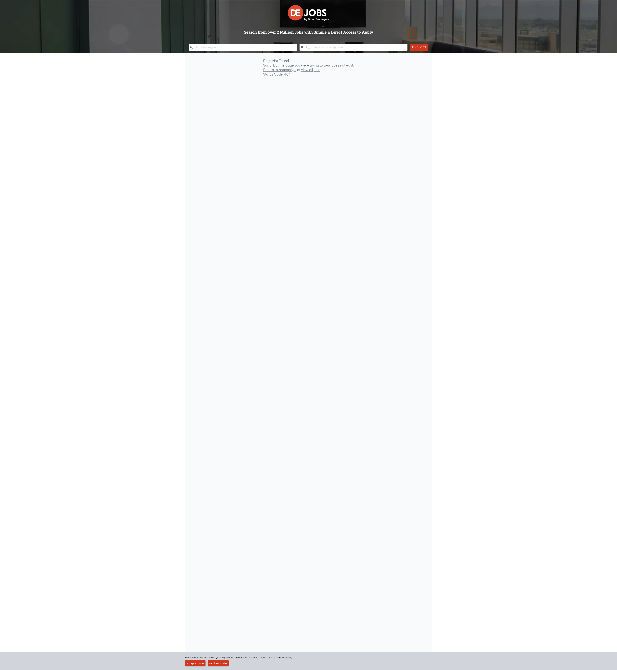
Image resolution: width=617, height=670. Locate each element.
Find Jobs (419, 47)
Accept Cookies (195, 663)
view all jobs (310, 69)
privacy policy (284, 657)
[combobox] (243, 47)
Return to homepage (279, 69)
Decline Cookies (218, 663)
